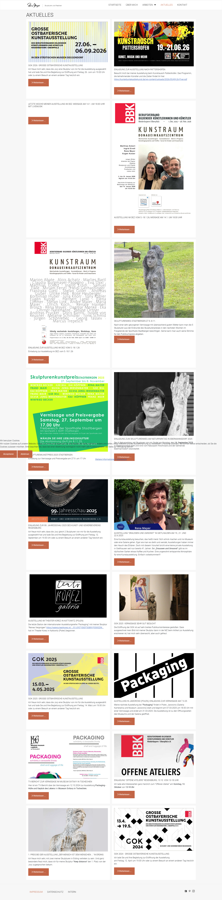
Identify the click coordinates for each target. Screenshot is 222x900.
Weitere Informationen (105, 459)
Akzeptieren (8, 454)
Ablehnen (25, 454)
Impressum (122, 459)
